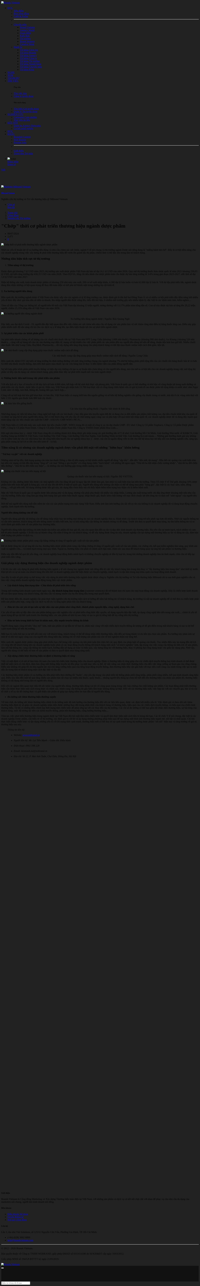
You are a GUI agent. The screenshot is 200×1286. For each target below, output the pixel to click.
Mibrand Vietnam (8, 193)
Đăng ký (12, 164)
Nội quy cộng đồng (17, 1219)
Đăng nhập (13, 161)
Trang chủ (13, 212)
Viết (3, 169)
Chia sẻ (11, 204)
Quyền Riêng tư (15, 1217)
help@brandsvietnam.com (20, 1240)
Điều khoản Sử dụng (18, 1214)
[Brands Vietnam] (10, 2)
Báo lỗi (11, 207)
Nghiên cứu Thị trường (19, 218)
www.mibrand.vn (31, 735)
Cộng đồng (13, 215)
